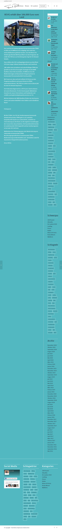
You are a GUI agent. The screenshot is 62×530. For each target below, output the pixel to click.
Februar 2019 (51, 389)
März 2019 (51, 387)
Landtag (54, 167)
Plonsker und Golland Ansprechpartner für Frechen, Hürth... (55, 68)
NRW (54, 172)
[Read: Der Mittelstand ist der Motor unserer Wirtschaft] (49, 26)
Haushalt (50, 145)
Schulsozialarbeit (51, 191)
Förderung (50, 137)
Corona (54, 124)
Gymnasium (50, 143)
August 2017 (51, 428)
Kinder (53, 289)
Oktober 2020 (51, 347)
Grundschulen (51, 140)
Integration (50, 281)
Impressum (19, 527)
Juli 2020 (50, 353)
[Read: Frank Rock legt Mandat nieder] (49, 92)
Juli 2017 (50, 430)
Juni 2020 (50, 356)
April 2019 (50, 385)
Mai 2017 (50, 434)
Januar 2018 (51, 417)
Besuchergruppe (51, 121)
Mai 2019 (50, 383)
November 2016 (52, 447)
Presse (49, 228)
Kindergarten (50, 164)
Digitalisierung (51, 127)
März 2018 (51, 413)
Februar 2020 (51, 364)
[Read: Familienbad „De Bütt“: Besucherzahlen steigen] (49, 40)
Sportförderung (51, 196)
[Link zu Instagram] (57, 6)
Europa (55, 129)
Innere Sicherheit (51, 151)
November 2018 (52, 396)
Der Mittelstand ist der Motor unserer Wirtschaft (54, 29)
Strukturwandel (51, 199)
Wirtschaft (50, 204)
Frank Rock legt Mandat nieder (54, 93)
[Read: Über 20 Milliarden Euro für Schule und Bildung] (49, 78)
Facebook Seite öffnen (12, 478)
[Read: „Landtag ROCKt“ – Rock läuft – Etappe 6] (49, 52)
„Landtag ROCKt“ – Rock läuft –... (54, 53)
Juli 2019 (50, 379)
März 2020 (51, 362)
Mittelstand (54, 170)
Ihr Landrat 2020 (52, 224)
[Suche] (48, 6)
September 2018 (52, 400)
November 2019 (52, 370)
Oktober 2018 (51, 398)
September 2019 (52, 375)
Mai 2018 (50, 409)
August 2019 (51, 377)
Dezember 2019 (52, 368)
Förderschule (50, 135)
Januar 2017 (51, 442)
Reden (49, 230)
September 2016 (52, 449)
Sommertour (50, 194)
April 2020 (50, 360)
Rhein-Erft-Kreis (51, 178)
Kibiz (49, 289)
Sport (56, 194)
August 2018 (51, 402)
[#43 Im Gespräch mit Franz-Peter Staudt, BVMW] (60, 265)
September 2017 (52, 425)
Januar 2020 (51, 366)
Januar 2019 (51, 392)
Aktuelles (50, 222)
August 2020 (51, 351)
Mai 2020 (50, 358)
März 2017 (51, 438)
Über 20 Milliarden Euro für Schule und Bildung (54, 81)
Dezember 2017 (52, 419)
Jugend (49, 159)
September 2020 (52, 349)
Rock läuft (55, 183)
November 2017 (52, 421)
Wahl (54, 202)
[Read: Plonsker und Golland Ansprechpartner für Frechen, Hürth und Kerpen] (49, 64)
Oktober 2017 (51, 423)
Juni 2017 (50, 432)
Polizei (49, 175)
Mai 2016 (50, 451)
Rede (53, 175)
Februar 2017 (51, 440)
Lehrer (49, 170)
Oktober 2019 (51, 373)
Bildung (49, 124)
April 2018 (50, 411)
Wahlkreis (50, 237)
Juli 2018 (50, 404)
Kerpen (53, 159)
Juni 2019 (50, 381)
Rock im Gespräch (51, 180)
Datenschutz (26, 527)
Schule (49, 188)
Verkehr (49, 202)
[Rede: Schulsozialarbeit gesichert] (1, 265)
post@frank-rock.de (8, 1)
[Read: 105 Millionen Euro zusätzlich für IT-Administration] (49, 102)
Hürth (54, 145)
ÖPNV (55, 204)
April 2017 (50, 436)
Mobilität (50, 172)
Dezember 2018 (52, 394)
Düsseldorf (50, 129)
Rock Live (50, 183)
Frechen (49, 132)
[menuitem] (21, 6)
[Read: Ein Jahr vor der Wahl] (49, 18)
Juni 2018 (50, 406)
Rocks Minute (51, 186)
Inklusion (50, 148)
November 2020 (52, 345)
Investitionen (50, 156)
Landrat (49, 167)
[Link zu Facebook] (54, 6)
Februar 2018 (51, 415)
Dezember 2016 (52, 445)
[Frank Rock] (12, 6)
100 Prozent (51, 220)
